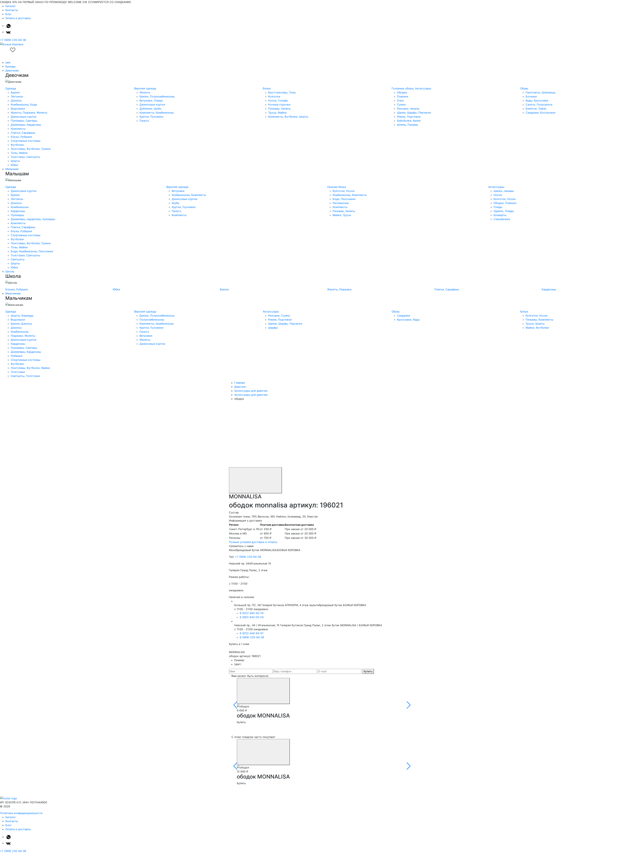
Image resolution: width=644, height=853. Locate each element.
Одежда (10, 88)
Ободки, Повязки (505, 203)
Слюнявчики (502, 219)
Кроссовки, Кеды (408, 319)
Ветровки (178, 191)
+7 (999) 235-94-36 (13, 40)
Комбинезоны (20, 207)
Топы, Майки (19, 152)
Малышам (11, 169)
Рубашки (16, 355)
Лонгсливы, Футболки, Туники (31, 148)
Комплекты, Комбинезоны (157, 112)
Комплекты (18, 128)
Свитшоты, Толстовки (25, 376)
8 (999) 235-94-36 (252, 637)
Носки (498, 195)
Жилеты (145, 92)
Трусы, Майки (277, 112)
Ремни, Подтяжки (409, 116)
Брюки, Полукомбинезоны (157, 96)
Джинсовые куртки (23, 116)
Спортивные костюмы (25, 140)
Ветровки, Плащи (151, 100)
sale (7, 62)
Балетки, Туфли (536, 108)
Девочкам (12, 70)
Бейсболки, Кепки (409, 120)
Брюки (15, 92)
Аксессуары (496, 187)
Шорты (15, 161)
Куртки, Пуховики (151, 116)
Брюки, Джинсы (21, 323)
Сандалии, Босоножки (540, 112)
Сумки (401, 104)
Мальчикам (12, 293)
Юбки (14, 165)
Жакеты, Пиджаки (339, 289)
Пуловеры (17, 215)
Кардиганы (18, 211)
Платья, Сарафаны (23, 132)
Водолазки (18, 108)
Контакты (11, 10)
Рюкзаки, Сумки (279, 315)
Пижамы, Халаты (279, 108)
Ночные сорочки (279, 104)
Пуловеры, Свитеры (24, 120)
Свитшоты (17, 259)
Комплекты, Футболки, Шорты (288, 116)
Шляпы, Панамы (407, 124)
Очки (400, 100)
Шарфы (273, 327)
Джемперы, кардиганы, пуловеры (33, 219)
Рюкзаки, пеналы (408, 108)
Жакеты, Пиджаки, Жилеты (29, 112)
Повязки (402, 96)
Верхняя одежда (145, 88)
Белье (267, 88)
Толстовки (18, 372)
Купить (368, 671)
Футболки (17, 144)
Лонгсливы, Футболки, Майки (30, 368)
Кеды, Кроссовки (537, 100)
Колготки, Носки (344, 191)
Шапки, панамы (504, 191)
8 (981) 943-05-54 (252, 617)
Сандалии (403, 315)
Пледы (498, 207)
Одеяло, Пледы (504, 211)
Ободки (402, 92)
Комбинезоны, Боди (24, 104)
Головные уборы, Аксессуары (411, 88)
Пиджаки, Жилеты (23, 335)
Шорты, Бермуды (22, 315)
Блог (8, 14)
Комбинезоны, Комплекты (189, 195)
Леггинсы (17, 96)
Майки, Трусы (342, 215)
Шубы (175, 203)
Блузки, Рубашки (16, 289)
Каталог (10, 6)
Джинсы (16, 100)
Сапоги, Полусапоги (539, 104)
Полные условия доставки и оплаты (253, 542)
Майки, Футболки (537, 327)
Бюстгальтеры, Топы (282, 92)
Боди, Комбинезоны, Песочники (32, 251)
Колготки (274, 96)
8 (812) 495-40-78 (251, 613)
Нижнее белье (336, 187)
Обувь (524, 88)
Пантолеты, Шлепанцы (540, 92)
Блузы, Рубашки (21, 136)
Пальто (144, 120)
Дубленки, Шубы (150, 108)
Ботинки (531, 96)
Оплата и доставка (18, 18)
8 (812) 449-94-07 (251, 633)
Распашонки (341, 203)
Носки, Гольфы (278, 100)
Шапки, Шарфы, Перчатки (414, 112)
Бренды (10, 66)
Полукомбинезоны (152, 319)
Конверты (500, 215)
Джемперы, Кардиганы (26, 124)
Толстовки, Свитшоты (25, 157)
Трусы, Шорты (535, 323)
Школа (9, 271)
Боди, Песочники (344, 199)
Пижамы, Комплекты (539, 319)
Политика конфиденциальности (21, 813)
